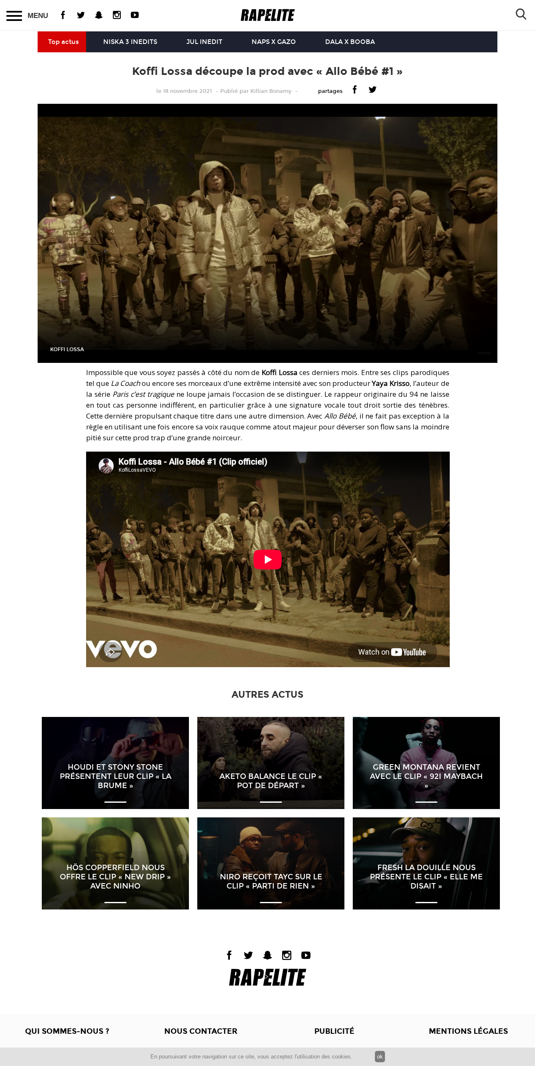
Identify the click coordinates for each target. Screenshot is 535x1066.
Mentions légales (468, 1031)
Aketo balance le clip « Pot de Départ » (270, 781)
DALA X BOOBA (350, 42)
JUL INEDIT (204, 42)
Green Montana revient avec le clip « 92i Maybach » (426, 776)
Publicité (334, 1031)
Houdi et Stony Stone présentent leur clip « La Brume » (115, 776)
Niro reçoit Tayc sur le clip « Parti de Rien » (271, 881)
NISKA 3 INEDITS (130, 42)
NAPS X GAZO (274, 42)
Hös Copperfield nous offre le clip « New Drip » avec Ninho (115, 877)
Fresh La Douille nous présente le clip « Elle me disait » (426, 877)
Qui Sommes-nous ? (67, 1031)
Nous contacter (200, 1031)
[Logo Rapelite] (268, 15)
